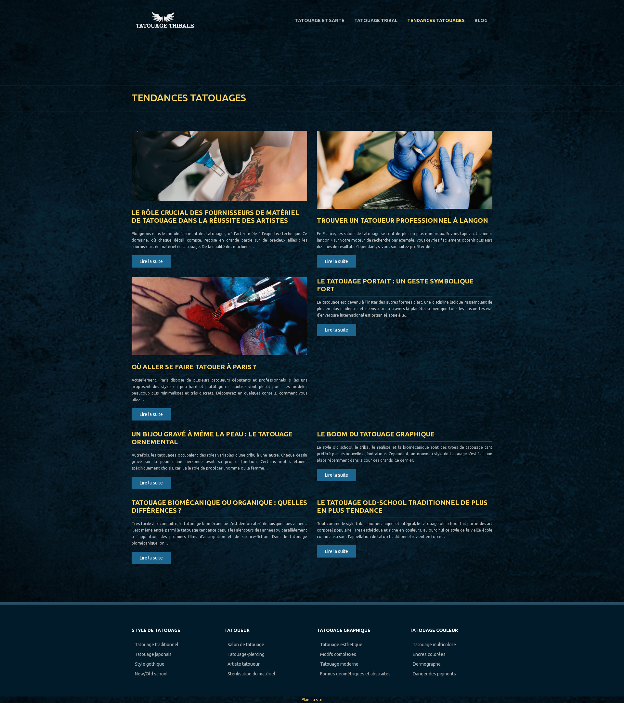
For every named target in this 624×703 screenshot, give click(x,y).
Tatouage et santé (319, 20)
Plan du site (312, 699)
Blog (481, 20)
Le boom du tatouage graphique (376, 434)
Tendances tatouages (436, 20)
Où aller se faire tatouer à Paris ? (194, 366)
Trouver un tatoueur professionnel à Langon (402, 220)
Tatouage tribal (375, 20)
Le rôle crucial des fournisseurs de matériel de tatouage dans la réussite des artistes (215, 216)
